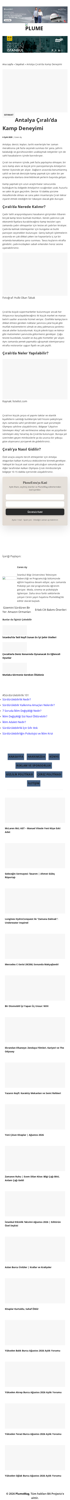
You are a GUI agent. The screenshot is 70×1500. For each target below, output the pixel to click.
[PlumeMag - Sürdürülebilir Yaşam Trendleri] (35, 28)
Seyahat (8, 114)
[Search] (64, 29)
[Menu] (7, 29)
